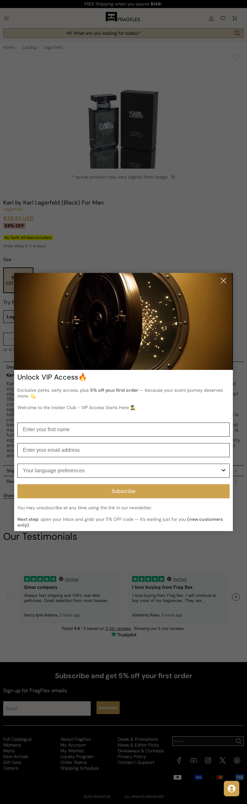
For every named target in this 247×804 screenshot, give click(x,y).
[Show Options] (223, 470)
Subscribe (123, 491)
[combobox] (121, 470)
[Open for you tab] (231, 788)
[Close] (223, 281)
